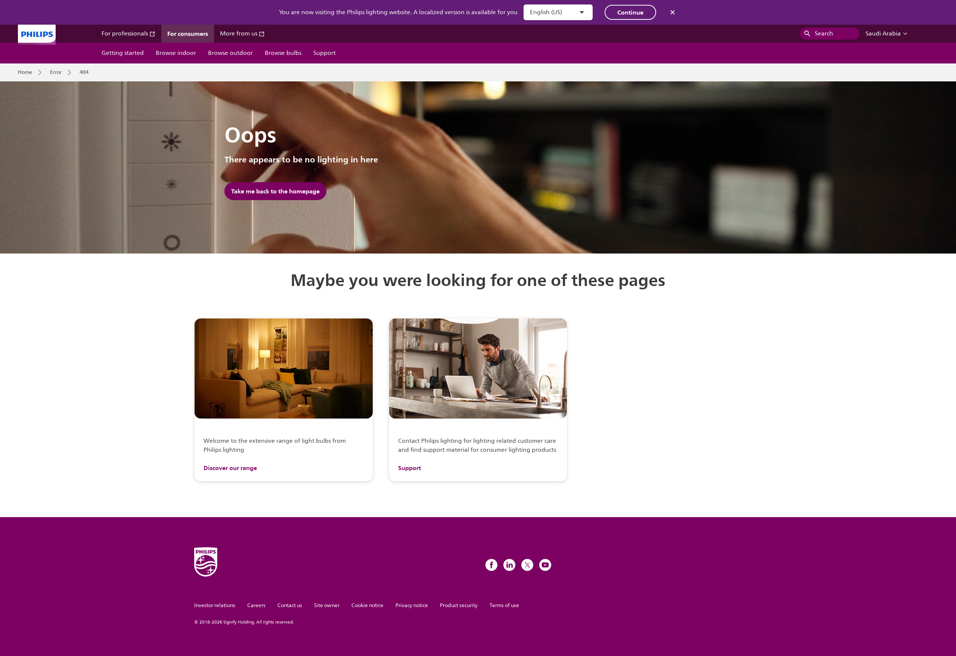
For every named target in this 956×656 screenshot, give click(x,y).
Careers (256, 605)
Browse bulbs (283, 53)
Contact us (289, 605)
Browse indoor (176, 53)
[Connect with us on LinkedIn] (509, 565)
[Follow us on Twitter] (527, 565)
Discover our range (230, 467)
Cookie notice (367, 605)
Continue (630, 12)
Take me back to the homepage (275, 191)
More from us (239, 33)
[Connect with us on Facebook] (491, 565)
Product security (459, 605)
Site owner (326, 605)
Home (25, 72)
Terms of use (504, 605)
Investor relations (214, 605)
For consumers (187, 33)
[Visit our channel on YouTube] (545, 565)
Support (324, 53)
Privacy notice (411, 605)
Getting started (123, 53)
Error (56, 72)
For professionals (125, 33)
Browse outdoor (230, 53)
